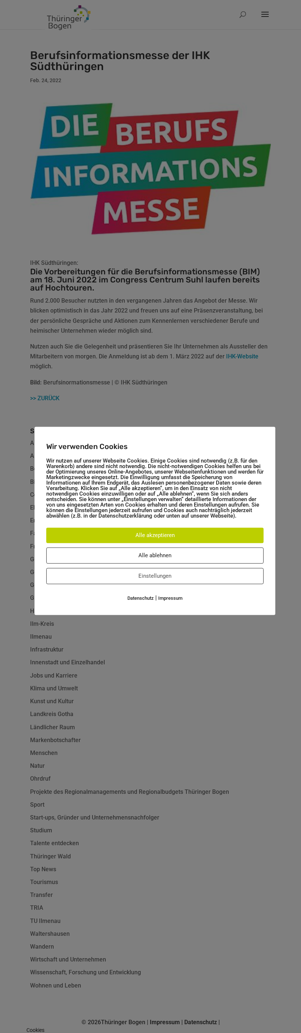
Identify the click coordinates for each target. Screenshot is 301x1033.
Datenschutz (140, 598)
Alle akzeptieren (155, 535)
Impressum (170, 598)
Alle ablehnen (154, 555)
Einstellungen (154, 576)
